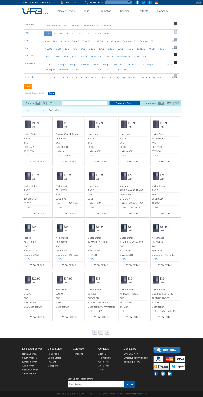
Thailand (52, 361)
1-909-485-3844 (96, 2)
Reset (51, 93)
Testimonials (104, 357)
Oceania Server (30, 369)
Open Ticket (104, 361)
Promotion (105, 11)
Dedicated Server (32, 348)
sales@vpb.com (132, 361)
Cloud (85, 11)
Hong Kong (53, 354)
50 (44, 103)
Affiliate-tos (103, 365)
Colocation (79, 348)
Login (67, 2)
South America (29, 357)
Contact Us (130, 348)
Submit (129, 384)
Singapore (53, 365)
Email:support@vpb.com (136, 357)
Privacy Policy (141, 394)
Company (162, 11)
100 (50, 103)
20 (38, 103)
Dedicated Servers (65, 11)
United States (54, 357)
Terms (101, 369)
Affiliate (144, 11)
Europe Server (29, 361)
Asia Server (28, 365)
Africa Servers (29, 373)
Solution (125, 11)
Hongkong (78, 354)
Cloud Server (55, 348)
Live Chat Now (131, 354)
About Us (103, 354)
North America (29, 354)
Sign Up (77, 2)
